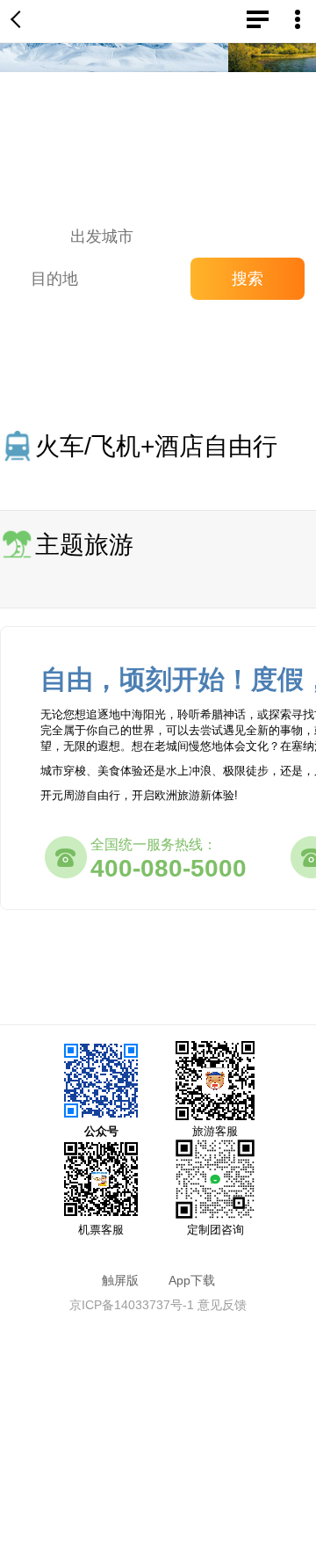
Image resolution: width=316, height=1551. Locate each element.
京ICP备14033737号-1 (131, 1305)
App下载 (192, 1280)
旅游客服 (215, 1131)
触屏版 (120, 1280)
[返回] (19, 21)
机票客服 (101, 1229)
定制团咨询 (215, 1229)
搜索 (247, 279)
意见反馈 (222, 1305)
